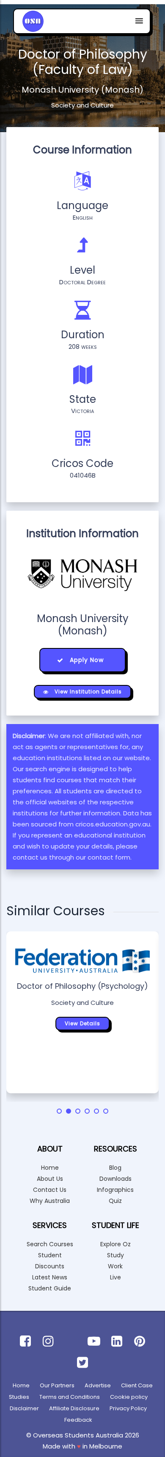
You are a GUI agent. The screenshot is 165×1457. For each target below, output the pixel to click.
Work (115, 1266)
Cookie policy (129, 1397)
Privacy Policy (128, 1408)
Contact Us (49, 1189)
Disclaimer (24, 1408)
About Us (50, 1178)
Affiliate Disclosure (74, 1408)
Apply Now (86, 660)
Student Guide (49, 1288)
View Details (82, 1023)
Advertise (98, 1385)
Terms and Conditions (69, 1397)
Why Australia (50, 1201)
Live (115, 1277)
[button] (59, 1111)
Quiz (115, 1201)
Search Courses (50, 1244)
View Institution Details (87, 691)
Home (50, 1167)
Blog (115, 1167)
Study (115, 1255)
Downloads (115, 1178)
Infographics (115, 1189)
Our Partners (57, 1385)
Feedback (78, 1420)
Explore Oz (115, 1244)
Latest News (49, 1277)
